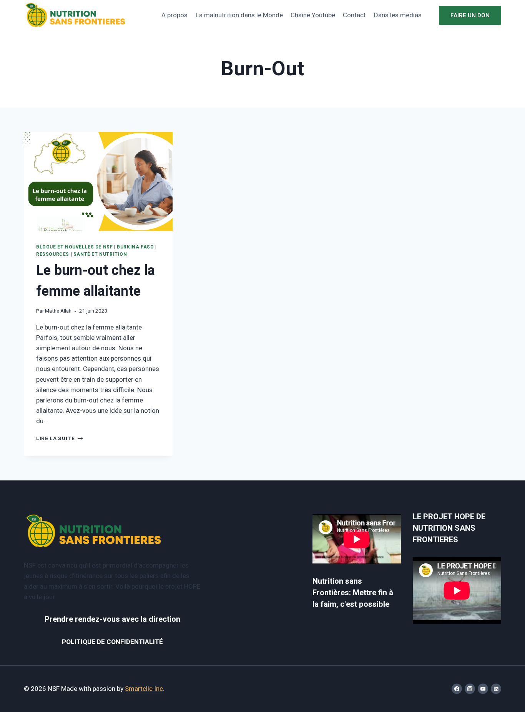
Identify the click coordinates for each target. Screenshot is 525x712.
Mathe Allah (58, 311)
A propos (174, 15)
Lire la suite (59, 438)
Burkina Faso (135, 247)
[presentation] (98, 181)
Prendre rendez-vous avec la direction (112, 619)
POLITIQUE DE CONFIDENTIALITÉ (112, 642)
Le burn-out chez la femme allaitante (95, 280)
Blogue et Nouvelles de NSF (74, 247)
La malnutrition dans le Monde (239, 15)
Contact (354, 15)
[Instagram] (470, 689)
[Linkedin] (496, 689)
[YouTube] (483, 689)
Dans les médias (398, 15)
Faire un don (470, 15)
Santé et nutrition (100, 254)
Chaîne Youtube (313, 15)
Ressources (52, 254)
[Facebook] (457, 689)
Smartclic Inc (144, 689)
